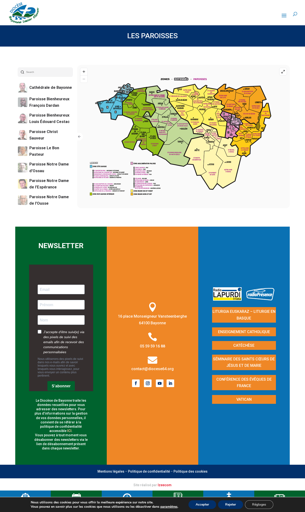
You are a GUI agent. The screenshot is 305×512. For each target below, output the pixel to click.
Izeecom (165, 485)
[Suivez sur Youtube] (159, 383)
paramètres (169, 507)
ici (69, 431)
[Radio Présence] (260, 299)
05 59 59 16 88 (152, 346)
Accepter (202, 504)
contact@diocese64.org (152, 369)
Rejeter (230, 504)
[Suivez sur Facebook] (136, 383)
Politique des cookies (190, 471)
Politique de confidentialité (149, 471)
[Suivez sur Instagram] (148, 383)
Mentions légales (110, 471)
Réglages (259, 504)
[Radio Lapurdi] (229, 299)
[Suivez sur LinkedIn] (170, 383)
